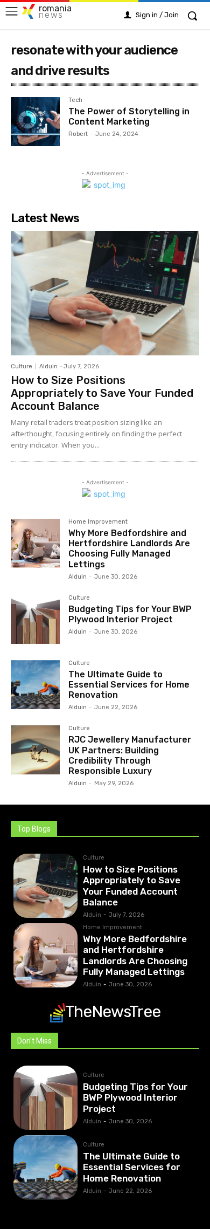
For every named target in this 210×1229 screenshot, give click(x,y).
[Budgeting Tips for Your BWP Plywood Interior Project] (35, 619)
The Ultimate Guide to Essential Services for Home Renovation (129, 684)
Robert (78, 134)
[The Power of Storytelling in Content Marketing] (35, 121)
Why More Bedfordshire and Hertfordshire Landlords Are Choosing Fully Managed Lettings (129, 548)
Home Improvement (98, 522)
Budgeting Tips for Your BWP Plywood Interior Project (130, 614)
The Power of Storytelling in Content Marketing (129, 116)
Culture (21, 366)
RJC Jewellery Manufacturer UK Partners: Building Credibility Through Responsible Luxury (129, 755)
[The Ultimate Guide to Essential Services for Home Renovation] (35, 684)
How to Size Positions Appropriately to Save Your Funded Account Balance (102, 393)
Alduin (48, 366)
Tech (75, 100)
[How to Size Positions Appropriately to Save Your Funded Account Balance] (105, 293)
